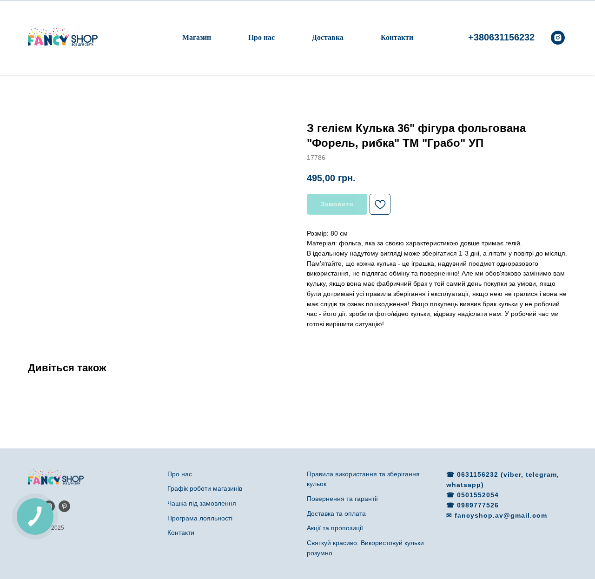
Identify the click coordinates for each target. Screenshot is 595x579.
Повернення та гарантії (342, 498)
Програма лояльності (199, 518)
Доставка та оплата (336, 513)
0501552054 (478, 495)
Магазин (196, 37)
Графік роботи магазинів (204, 488)
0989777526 (478, 505)
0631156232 (479, 474)
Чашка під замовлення (201, 503)
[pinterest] (64, 506)
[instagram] (558, 38)
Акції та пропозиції (335, 528)
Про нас (261, 37)
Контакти (397, 37)
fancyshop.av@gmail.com (501, 515)
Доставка (328, 37)
